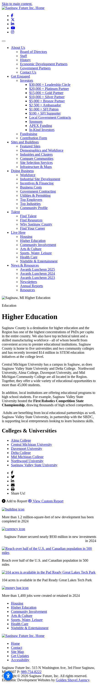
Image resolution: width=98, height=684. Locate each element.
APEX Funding (40, 126)
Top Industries (30, 204)
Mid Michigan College (27, 457)
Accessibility (20, 660)
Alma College (21, 440)
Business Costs (31, 187)
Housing (26, 236)
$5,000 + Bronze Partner (47, 101)
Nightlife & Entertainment (38, 261)
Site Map (17, 652)
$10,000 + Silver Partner (46, 97)
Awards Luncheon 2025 (37, 269)
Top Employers (31, 200)
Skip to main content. (17, 4)
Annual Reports (31, 286)
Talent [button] (15, 212)
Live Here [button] (18, 232)
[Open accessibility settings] (8, 675)
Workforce (27, 175)
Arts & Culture (30, 249)
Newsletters (28, 282)
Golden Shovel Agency (72, 680)
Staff (23, 56)
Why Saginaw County (36, 224)
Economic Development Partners (43, 64)
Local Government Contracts (50, 117)
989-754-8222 (31, 672)
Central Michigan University (31, 444)
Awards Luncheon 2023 (37, 278)
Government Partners (35, 68)
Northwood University (27, 461)
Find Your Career (32, 228)
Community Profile (34, 208)
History (25, 60)
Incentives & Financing (37, 183)
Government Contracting (38, 191)
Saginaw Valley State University (34, 465)
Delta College (21, 453)
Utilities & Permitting (35, 195)
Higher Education (33, 241)
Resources (27, 290)
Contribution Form (33, 138)
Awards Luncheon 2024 (37, 273)
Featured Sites (30, 146)
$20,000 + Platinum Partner (49, 89)
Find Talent (28, 216)
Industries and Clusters (36, 154)
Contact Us (28, 72)
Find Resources (31, 220)
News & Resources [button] (25, 265)
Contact (16, 648)
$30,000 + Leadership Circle (49, 84)
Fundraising (28, 134)
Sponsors (35, 121)
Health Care (28, 257)
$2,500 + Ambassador (45, 105)
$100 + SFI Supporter (45, 113)
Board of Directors (33, 52)
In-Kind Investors (41, 130)
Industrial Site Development (40, 179)
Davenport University (26, 449)
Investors (26, 80)
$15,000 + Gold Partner (46, 93)
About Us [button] (18, 48)
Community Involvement (38, 245)
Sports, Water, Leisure (36, 253)
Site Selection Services (36, 163)
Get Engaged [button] (20, 76)
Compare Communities (36, 158)
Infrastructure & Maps (36, 167)
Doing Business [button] (22, 171)
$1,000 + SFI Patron (44, 109)
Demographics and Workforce (41, 150)
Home (15, 643)
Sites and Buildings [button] (25, 142)
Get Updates (20, 656)
